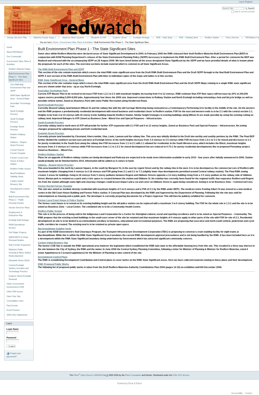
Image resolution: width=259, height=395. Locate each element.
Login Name (12, 329)
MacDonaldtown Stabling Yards (54, 228)
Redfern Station (212, 37)
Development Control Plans (52, 257)
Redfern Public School (50, 211)
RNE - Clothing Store (188, 37)
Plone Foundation (133, 375)
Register (249, 2)
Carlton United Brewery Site (53, 242)
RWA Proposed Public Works (53, 264)
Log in (241, 2)
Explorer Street (120, 37)
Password (11, 337)
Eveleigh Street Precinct (51, 133)
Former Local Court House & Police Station (61, 200)
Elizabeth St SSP (98, 37)
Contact (248, 393)
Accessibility (237, 393)
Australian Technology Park (53, 90)
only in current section (244, 11)
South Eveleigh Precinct (51, 122)
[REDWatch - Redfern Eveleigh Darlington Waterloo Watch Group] (73, 20)
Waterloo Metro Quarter (73, 37)
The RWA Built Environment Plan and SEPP (61, 69)
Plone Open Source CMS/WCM (89, 375)
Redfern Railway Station (51, 154)
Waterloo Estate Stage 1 (45, 37)
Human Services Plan (17, 37)
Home (9, 47)
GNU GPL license (181, 375)
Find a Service (232, 37)
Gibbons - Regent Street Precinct (55, 165)
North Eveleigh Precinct (51, 105)
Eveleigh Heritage (141, 37)
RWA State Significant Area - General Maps (61, 80)
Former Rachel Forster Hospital (55, 186)
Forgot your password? (13, 355)
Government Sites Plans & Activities (76, 42)
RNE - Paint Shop (164, 37)
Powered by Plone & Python (129, 383)
